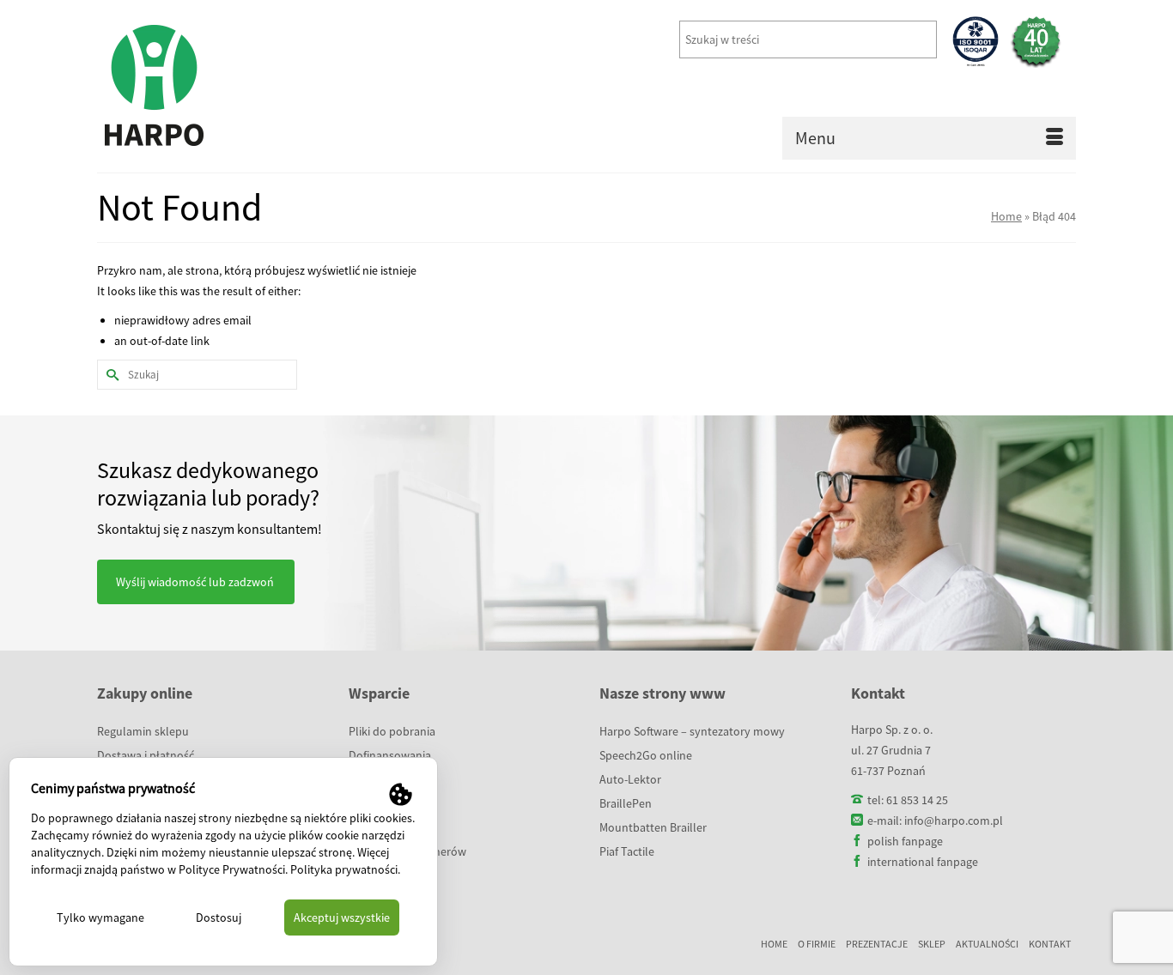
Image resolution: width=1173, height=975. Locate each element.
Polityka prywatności (344, 869)
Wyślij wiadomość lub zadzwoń (195, 582)
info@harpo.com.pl (953, 820)
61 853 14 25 (917, 800)
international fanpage (922, 861)
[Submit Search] (110, 375)
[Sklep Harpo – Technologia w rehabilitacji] (251, 86)
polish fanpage (905, 841)
